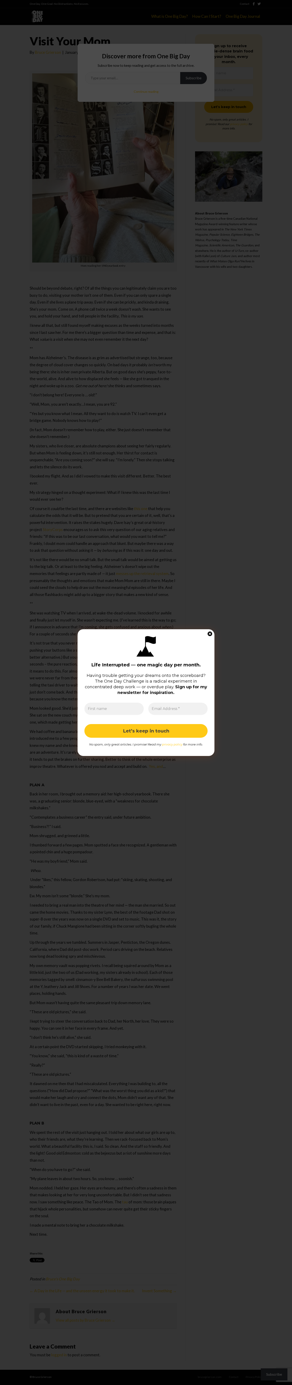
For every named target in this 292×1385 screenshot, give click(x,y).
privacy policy (172, 744)
